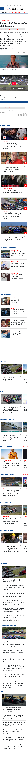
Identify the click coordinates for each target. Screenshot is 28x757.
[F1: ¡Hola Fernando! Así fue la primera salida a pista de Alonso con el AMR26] (14, 700)
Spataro (5, 29)
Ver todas (25, 362)
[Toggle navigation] (2, 8)
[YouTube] (14, 5)
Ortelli (14, 29)
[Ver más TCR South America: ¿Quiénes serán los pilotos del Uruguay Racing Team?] (11, 427)
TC (1, 29)
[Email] (20, 5)
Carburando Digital (7, 48)
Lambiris (18, 29)
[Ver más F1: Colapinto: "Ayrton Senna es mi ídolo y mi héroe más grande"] (5, 323)
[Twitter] (10, 5)
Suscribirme (14, 102)
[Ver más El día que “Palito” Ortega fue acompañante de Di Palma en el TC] (5, 277)
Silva (23, 29)
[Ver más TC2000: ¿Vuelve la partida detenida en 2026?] (11, 369)
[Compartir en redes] (24, 142)
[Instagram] (17, 5)
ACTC (10, 29)
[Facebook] (7, 5)
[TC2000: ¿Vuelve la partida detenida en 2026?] (14, 572)
